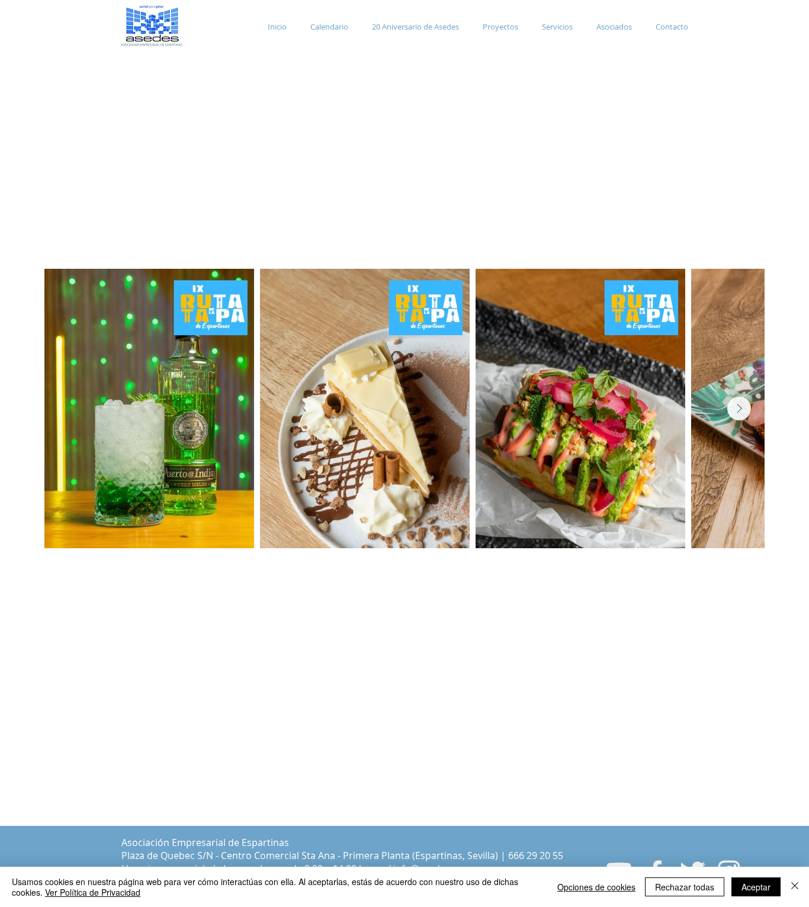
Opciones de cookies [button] (596, 887)
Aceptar (756, 887)
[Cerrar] (795, 887)
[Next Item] (739, 408)
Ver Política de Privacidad (92, 892)
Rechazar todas (684, 887)
